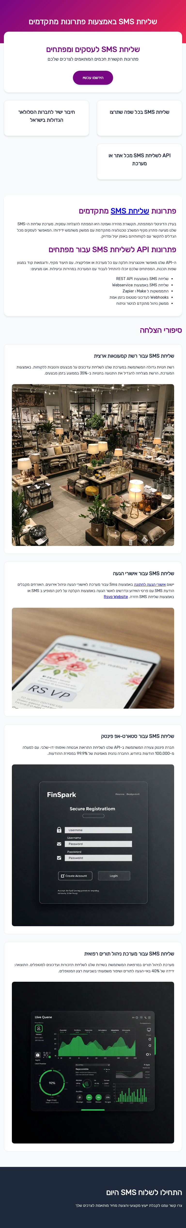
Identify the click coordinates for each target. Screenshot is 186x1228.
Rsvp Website (116, 596)
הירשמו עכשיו (93, 77)
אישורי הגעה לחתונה (150, 584)
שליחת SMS (138, 21)
